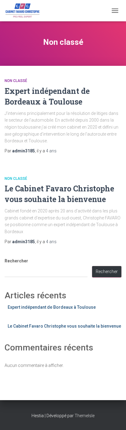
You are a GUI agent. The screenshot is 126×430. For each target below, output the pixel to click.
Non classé (16, 81)
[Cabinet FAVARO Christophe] (25, 10)
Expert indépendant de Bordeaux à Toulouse (52, 307)
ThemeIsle (84, 415)
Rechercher (16, 260)
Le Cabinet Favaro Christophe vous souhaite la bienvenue (64, 326)
